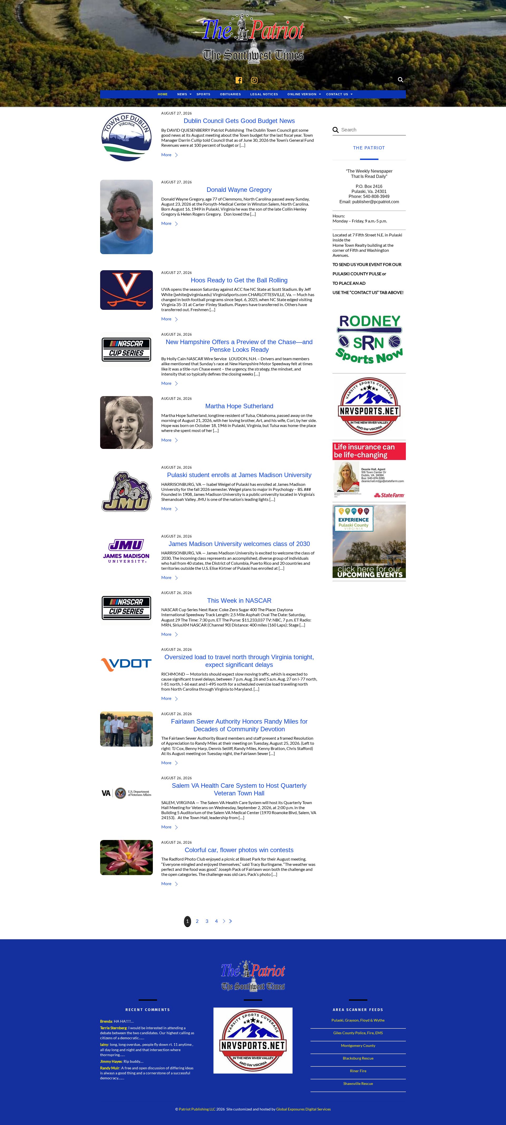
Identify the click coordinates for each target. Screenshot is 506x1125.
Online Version (302, 94)
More (166, 154)
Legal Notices (264, 94)
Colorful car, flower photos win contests (239, 849)
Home (163, 94)
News (182, 94)
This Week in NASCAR (239, 600)
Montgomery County (358, 1045)
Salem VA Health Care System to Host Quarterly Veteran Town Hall (239, 789)
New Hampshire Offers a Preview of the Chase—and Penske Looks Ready (239, 345)
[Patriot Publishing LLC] (253, 56)
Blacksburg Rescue (358, 1058)
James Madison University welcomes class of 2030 (239, 543)
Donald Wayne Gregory (239, 189)
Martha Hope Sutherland (239, 406)
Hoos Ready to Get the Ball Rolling (239, 280)
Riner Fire (358, 1071)
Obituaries (230, 94)
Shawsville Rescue (358, 1083)
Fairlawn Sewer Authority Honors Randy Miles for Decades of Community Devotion (239, 725)
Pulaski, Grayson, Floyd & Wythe (358, 1020)
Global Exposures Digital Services (303, 1109)
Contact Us (337, 94)
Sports (203, 94)
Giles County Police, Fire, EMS (358, 1033)
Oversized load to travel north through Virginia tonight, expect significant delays (239, 660)
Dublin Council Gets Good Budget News (239, 120)
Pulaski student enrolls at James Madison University (239, 474)
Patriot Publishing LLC (197, 1109)
